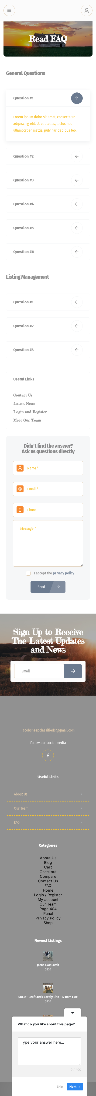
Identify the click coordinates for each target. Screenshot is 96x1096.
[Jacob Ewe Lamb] (48, 956)
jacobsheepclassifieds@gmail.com (48, 730)
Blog (48, 862)
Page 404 (48, 908)
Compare (48, 876)
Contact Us (48, 881)
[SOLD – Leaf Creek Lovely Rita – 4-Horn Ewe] (48, 988)
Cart (48, 867)
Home (48, 890)
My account (48, 899)
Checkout (48, 871)
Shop (48, 922)
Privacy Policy (48, 918)
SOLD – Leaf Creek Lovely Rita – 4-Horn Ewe (48, 997)
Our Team (21, 808)
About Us (20, 794)
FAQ (17, 822)
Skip (60, 1086)
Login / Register (48, 895)
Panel (48, 913)
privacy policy (63, 573)
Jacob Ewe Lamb (48, 965)
